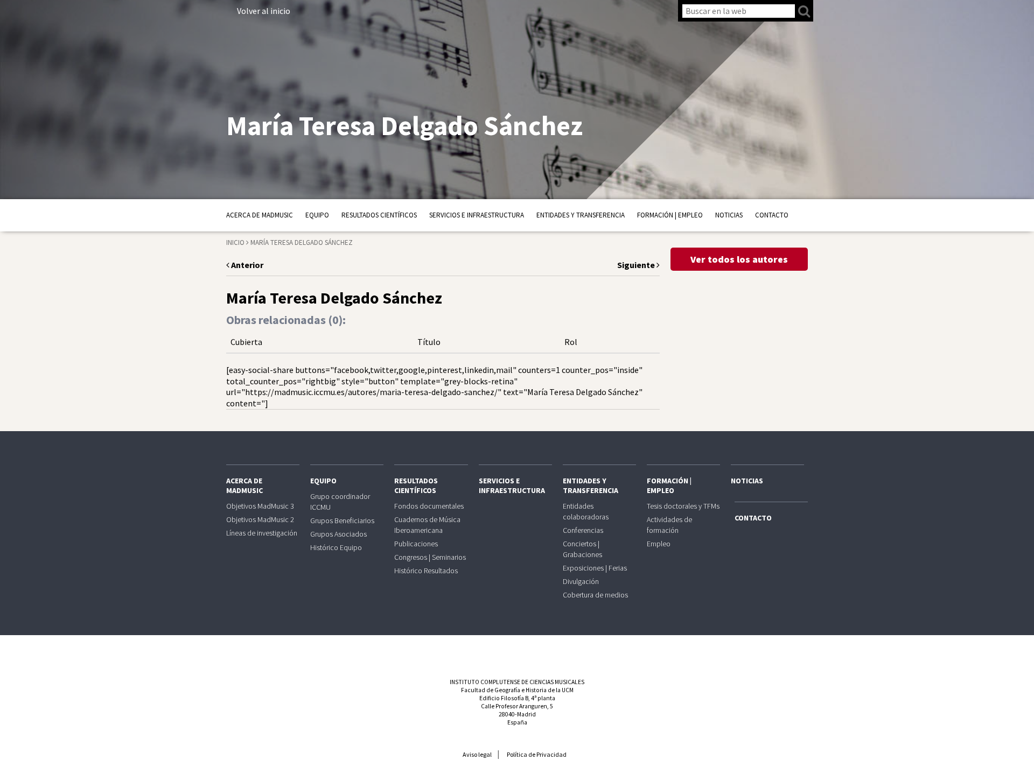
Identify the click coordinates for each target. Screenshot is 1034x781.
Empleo (658, 543)
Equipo (317, 215)
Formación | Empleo (670, 215)
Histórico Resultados (426, 570)
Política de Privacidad (537, 754)
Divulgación (581, 581)
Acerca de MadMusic (259, 215)
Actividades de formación (669, 525)
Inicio (235, 242)
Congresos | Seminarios (430, 557)
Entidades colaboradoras (586, 511)
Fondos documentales (429, 506)
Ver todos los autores (739, 259)
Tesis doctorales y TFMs (683, 506)
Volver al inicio (263, 10)
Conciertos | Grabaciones (582, 549)
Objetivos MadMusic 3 (260, 506)
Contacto (771, 215)
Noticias (729, 215)
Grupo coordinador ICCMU (340, 501)
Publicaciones (416, 543)
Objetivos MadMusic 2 (260, 519)
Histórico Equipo (336, 547)
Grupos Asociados (338, 534)
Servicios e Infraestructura (476, 215)
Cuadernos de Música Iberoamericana (427, 525)
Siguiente (636, 264)
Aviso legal (477, 754)
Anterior (246, 264)
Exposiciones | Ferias (595, 568)
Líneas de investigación (261, 533)
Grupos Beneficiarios (342, 520)
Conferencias (583, 530)
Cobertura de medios (595, 595)
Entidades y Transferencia (580, 215)
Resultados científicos (379, 215)
